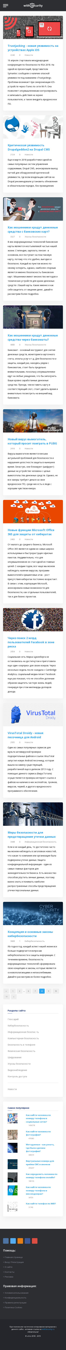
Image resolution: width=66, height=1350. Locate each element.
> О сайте (7, 1267)
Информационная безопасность (40, 841)
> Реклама (8, 1276)
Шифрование (14, 1057)
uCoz (29, 1336)
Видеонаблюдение (17, 1070)
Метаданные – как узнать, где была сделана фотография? (40, 1148)
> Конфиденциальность (14, 1297)
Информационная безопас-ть (23, 1031)
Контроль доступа (17, 1076)
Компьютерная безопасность (23, 1038)
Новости (29, 55)
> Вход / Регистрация (13, 1262)
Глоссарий (13, 1019)
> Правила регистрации (14, 1302)
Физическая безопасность (21, 1051)
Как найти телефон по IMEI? (41, 1203)
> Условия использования (15, 1292)
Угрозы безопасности (35, 236)
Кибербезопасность (35, 941)
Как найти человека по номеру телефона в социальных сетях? (38, 1118)
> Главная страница (13, 1257)
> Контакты (8, 1272)
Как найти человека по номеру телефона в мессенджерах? (38, 1190)
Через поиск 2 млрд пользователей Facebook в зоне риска (31, 642)
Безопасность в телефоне (21, 1044)
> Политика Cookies (12, 1307)
